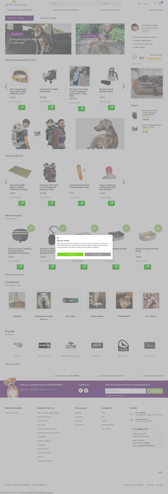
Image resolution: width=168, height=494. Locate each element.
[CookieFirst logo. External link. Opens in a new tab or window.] (58, 238)
